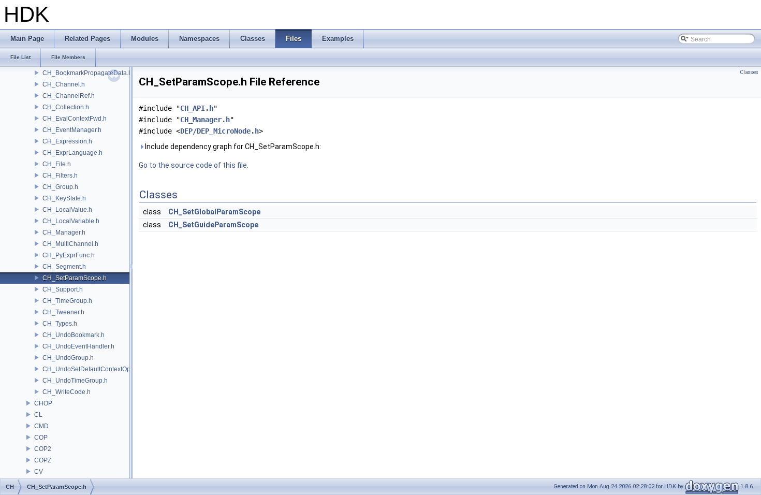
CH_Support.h (62, 289)
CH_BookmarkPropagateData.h (87, 73)
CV (38, 471)
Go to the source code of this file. (193, 165)
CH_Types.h (59, 323)
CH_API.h (196, 108)
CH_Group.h (60, 187)
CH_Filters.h (60, 175)
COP (41, 437)
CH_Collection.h (65, 107)
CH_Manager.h (63, 232)
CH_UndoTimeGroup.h (75, 380)
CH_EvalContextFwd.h (74, 118)
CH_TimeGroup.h (67, 300)
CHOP (43, 403)
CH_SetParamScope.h (74, 278)
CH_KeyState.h (64, 198)
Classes (749, 72)
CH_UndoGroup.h (68, 357)
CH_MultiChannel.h (70, 244)
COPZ (42, 460)
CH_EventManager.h (71, 130)
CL (38, 414)
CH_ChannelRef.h (68, 95)
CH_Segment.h (64, 266)
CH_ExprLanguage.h (72, 152)
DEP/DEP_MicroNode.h (219, 131)
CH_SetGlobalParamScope (214, 212)
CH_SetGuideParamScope (213, 225)
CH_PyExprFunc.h (68, 255)
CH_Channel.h (63, 84)
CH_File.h (56, 164)
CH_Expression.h (67, 141)
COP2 (42, 449)
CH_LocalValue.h (67, 209)
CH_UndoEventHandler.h (78, 346)
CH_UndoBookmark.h (73, 335)
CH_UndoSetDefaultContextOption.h (94, 369)
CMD (41, 426)
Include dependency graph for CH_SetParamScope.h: (232, 146)
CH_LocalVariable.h (70, 221)
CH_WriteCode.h (66, 392)
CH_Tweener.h (63, 312)
